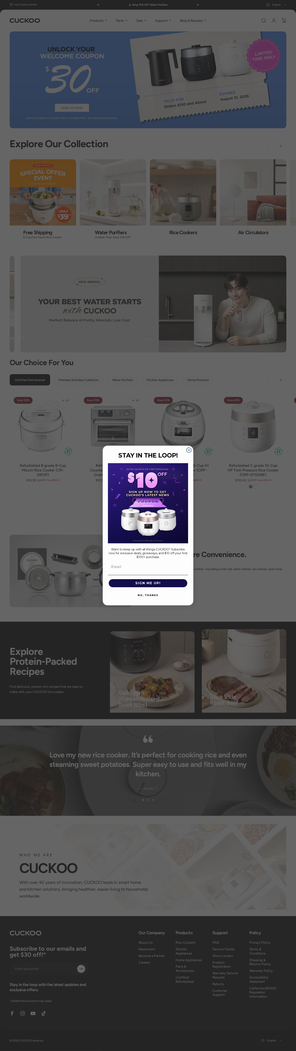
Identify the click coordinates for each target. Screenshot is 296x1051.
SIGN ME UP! (148, 583)
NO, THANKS (148, 595)
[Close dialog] (188, 450)
